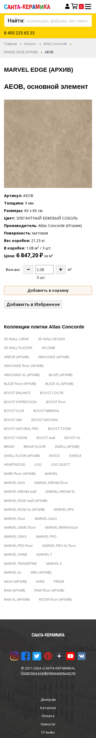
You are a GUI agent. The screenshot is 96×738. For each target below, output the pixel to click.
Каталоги (48, 707)
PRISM (59, 581)
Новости (48, 724)
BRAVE (9, 446)
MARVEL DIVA (14, 482)
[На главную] (31, 6)
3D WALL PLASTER (18, 347)
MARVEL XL (12, 572)
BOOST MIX (13, 419)
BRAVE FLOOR (35, 446)
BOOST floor (56, 401)
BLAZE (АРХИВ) (60, 374)
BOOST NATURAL (44, 419)
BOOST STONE (59, 428)
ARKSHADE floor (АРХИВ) (23, 365)
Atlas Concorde (55, 43)
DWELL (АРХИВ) (67, 446)
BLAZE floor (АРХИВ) (20, 383)
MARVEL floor (14, 518)
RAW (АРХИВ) (14, 590)
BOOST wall (46, 437)
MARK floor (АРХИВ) (19, 473)
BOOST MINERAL (46, 410)
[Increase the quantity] (61, 269)
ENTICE (54, 455)
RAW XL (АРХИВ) (17, 599)
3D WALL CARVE (16, 338)
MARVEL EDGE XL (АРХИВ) (24, 509)
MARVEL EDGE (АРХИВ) (21, 52)
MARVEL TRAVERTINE (20, 563)
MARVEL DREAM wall (20, 491)
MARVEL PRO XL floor (59, 545)
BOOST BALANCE (17, 392)
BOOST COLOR (51, 392)
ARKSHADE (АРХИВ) (53, 356)
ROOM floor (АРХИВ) (55, 599)
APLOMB (48, 347)
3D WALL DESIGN (51, 338)
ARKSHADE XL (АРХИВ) (21, 374)
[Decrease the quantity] (28, 269)
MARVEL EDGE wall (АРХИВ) (25, 500)
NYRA (40, 581)
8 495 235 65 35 (19, 33)
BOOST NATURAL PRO (21, 428)
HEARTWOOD (14, 464)
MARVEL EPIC (64, 509)
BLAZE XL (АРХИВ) (59, 383)
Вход (67, 6)
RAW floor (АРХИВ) (49, 590)
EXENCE (75, 455)
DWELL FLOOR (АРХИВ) (22, 455)
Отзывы (48, 732)
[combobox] (48, 21)
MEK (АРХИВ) (41, 572)
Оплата (48, 715)
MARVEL (51, 473)
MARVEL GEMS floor (20, 527)
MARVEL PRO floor (18, 545)
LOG (38, 464)
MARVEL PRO (46, 536)
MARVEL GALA (46, 518)
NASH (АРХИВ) (15, 581)
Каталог (30, 43)
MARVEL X (54, 563)
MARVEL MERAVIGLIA (61, 527)
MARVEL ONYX (15, 536)
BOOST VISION (15, 437)
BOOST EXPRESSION (20, 401)
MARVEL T (44, 554)
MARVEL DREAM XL (60, 491)
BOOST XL (73, 437)
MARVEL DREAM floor (51, 482)
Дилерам (48, 699)
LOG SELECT (60, 464)
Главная (10, 43)
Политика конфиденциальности (48, 673)
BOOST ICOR (14, 410)
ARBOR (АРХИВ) (16, 356)
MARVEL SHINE (15, 554)
